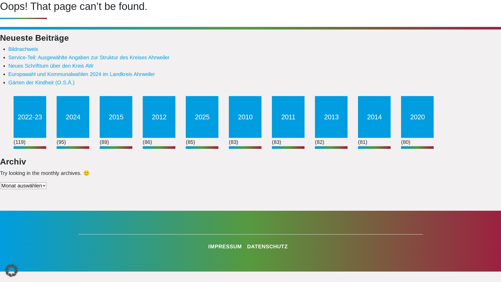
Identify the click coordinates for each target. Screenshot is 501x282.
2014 (374, 117)
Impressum (225, 246)
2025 (202, 117)
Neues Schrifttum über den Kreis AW (50, 66)
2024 (73, 117)
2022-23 (30, 117)
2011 (288, 117)
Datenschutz (267, 246)
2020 (417, 117)
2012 (159, 117)
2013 (331, 117)
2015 (116, 117)
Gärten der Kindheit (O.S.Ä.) (41, 82)
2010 (245, 117)
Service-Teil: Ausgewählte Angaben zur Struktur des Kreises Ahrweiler (89, 57)
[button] (11, 270)
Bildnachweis (23, 49)
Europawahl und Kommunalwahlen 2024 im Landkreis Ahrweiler (81, 74)
